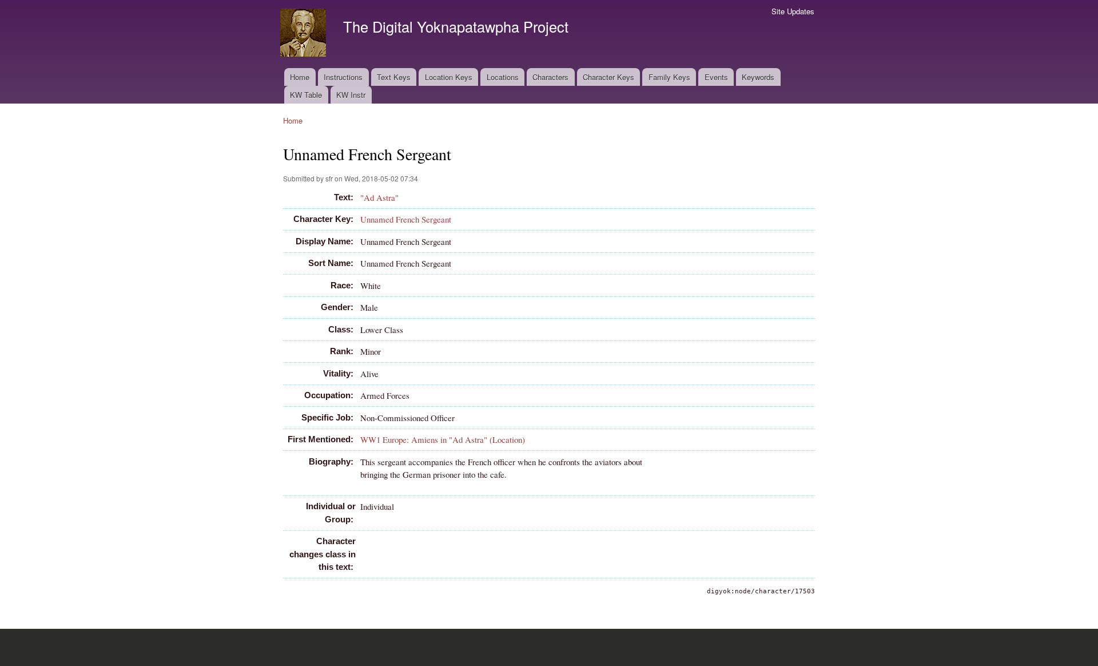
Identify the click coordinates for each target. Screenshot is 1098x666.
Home (299, 77)
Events (716, 77)
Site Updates (792, 11)
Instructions (343, 77)
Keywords (758, 77)
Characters (550, 77)
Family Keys (669, 77)
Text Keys (394, 77)
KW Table (306, 94)
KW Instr (350, 94)
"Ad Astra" (379, 197)
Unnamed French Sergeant (405, 219)
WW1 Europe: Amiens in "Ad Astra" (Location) (442, 439)
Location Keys (448, 77)
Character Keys (608, 77)
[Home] (304, 34)
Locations (503, 77)
